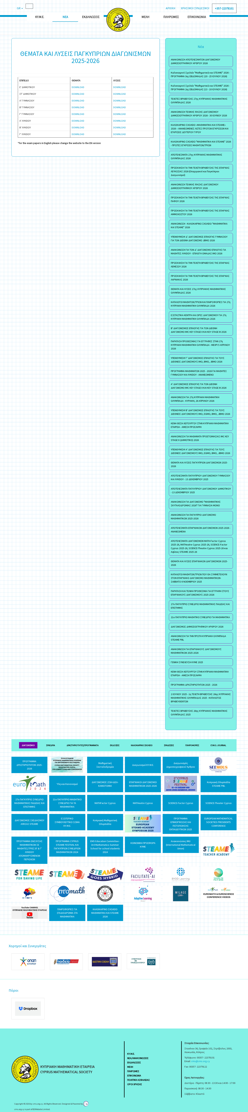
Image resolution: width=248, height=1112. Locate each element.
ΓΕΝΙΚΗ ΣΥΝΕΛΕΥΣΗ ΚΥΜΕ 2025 (187, 662)
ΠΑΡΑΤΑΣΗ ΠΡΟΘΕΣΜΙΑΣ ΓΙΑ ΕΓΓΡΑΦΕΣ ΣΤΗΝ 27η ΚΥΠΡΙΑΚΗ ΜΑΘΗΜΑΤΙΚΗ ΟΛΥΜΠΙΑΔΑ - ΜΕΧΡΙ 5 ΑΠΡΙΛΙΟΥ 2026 (200, 345)
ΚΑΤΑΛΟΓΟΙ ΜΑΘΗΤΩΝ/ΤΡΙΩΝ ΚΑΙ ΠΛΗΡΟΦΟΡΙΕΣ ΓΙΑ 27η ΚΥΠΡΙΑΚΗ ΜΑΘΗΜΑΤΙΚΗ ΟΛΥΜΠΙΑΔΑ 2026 (200, 303)
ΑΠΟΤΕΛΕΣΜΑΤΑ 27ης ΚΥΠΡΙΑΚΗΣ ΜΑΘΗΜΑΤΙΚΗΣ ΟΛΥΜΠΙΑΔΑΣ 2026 (196, 156)
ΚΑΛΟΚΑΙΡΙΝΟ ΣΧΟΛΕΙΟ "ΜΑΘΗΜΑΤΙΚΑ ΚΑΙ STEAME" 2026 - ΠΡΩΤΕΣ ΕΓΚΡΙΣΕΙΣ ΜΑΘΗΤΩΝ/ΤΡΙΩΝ (201, 143)
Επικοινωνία (197, 17)
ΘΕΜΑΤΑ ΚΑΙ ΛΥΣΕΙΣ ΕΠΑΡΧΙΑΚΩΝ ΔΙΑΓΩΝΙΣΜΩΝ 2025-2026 (199, 563)
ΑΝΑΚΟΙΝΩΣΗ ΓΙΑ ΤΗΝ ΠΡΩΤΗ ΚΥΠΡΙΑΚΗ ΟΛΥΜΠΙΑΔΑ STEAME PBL (198, 637)
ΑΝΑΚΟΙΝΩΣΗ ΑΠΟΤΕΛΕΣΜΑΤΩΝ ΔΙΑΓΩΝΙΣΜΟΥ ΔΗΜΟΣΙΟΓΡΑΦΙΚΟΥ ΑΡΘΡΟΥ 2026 (195, 61)
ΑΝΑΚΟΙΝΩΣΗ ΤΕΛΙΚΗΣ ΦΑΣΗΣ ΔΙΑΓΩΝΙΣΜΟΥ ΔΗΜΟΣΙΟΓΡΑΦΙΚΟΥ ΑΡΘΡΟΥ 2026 (194, 186)
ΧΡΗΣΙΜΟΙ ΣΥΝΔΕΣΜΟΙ (195, 8)
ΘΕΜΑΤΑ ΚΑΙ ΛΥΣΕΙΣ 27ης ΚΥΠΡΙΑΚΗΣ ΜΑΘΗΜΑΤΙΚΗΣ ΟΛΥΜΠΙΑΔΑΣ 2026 (198, 290)
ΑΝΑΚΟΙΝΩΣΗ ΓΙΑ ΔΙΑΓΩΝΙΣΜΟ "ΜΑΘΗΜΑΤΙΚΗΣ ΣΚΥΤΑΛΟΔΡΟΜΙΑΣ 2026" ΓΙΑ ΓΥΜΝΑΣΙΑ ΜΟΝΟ (196, 503)
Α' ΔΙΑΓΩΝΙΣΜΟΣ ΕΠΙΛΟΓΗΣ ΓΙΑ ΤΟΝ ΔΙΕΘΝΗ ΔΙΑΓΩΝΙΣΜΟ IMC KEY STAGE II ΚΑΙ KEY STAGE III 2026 (198, 385)
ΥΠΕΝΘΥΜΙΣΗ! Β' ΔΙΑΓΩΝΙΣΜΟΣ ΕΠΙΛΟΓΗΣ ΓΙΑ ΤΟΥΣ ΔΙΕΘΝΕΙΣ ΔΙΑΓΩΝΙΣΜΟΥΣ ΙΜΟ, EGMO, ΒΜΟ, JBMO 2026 (200, 412)
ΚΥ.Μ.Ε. (39, 17)
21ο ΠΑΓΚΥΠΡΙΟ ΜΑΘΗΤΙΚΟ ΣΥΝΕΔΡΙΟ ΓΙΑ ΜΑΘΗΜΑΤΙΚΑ (200, 617)
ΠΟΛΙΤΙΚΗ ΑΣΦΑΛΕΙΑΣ (138, 1080)
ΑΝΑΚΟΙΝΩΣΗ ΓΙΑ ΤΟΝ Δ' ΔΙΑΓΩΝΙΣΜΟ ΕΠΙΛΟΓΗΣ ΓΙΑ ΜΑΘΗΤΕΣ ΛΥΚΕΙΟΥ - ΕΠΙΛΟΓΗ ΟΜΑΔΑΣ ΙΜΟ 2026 (198, 251)
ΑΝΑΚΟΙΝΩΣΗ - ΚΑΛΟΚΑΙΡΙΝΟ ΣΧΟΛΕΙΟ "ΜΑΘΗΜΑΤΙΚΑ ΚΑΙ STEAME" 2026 (199, 225)
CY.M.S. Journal (218, 745)
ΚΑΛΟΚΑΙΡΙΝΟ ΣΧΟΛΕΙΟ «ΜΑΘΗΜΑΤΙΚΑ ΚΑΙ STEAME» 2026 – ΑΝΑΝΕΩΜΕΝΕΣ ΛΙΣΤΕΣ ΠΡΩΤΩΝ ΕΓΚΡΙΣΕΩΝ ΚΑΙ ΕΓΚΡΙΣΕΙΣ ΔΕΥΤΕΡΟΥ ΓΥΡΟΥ (199, 128)
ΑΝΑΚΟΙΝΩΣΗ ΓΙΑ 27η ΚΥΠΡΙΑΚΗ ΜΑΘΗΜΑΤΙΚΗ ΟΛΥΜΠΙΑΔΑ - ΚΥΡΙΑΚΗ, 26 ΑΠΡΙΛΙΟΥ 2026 (195, 399)
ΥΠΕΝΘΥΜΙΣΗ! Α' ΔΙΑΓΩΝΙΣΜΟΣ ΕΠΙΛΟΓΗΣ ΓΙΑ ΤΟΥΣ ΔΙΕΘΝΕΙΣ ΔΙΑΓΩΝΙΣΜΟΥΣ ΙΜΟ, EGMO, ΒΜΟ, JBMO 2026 (200, 451)
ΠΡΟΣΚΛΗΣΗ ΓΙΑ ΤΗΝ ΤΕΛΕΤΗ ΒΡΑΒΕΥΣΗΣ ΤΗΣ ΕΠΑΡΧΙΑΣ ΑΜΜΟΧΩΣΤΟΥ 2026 (200, 212)
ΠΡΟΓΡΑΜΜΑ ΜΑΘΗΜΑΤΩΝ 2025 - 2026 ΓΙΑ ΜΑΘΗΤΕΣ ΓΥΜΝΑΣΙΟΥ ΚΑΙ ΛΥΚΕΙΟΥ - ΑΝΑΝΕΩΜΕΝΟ (199, 372)
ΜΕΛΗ (130, 1066)
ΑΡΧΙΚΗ (170, 8)
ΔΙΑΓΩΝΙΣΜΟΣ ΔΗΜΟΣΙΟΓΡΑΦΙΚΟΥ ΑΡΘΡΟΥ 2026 (197, 626)
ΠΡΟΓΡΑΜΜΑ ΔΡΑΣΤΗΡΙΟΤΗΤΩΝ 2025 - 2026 (194, 684)
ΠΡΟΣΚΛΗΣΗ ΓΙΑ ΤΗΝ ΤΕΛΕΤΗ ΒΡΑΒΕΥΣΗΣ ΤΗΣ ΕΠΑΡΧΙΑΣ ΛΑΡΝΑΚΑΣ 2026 (200, 277)
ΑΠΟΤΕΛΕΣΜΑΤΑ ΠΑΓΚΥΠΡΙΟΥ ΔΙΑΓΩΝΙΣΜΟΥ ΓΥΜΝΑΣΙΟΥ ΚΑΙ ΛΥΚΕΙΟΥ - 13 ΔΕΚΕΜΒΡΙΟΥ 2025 (200, 477)
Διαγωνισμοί (28, 745)
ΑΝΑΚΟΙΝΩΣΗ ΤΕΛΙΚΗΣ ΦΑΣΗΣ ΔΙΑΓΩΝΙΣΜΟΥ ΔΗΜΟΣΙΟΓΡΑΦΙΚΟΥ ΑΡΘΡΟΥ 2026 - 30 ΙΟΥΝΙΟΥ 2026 (199, 113)
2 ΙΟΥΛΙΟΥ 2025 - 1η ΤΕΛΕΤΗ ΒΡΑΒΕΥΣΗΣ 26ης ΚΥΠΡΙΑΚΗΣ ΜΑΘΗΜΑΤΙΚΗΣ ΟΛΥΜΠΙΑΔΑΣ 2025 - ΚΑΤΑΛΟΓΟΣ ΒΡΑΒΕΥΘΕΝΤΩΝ (201, 698)
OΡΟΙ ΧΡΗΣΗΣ (134, 1084)
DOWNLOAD (78, 87)
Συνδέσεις (169, 745)
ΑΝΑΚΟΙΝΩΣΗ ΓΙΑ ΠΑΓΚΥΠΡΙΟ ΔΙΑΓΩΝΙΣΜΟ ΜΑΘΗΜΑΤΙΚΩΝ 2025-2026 (193, 516)
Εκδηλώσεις (91, 17)
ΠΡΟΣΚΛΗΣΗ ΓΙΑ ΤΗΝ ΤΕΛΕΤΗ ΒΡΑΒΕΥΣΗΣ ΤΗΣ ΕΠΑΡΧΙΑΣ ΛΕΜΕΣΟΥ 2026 (200, 264)
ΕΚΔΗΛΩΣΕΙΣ (134, 1062)
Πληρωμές (171, 17)
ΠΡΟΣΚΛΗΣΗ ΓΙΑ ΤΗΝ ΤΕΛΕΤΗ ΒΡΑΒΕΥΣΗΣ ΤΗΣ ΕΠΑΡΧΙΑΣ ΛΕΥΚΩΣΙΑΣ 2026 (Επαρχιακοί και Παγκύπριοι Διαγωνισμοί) (200, 171)
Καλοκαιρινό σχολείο (142, 745)
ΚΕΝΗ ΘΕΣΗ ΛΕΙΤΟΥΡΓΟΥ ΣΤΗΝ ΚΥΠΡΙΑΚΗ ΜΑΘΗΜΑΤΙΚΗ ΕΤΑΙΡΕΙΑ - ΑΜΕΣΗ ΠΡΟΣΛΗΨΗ (200, 425)
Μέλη (145, 17)
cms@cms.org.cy (200, 1061)
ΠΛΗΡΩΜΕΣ (133, 1071)
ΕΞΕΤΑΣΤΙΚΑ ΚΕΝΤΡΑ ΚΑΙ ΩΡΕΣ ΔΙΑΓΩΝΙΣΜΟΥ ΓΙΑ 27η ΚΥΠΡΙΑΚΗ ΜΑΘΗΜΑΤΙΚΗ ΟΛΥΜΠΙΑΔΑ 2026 (198, 316)
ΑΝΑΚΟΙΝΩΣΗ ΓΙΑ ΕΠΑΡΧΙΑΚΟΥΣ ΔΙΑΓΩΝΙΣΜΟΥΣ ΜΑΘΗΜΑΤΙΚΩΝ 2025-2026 (196, 650)
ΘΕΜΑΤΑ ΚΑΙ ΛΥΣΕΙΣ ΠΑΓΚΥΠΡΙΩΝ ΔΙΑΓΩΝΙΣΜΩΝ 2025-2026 (199, 464)
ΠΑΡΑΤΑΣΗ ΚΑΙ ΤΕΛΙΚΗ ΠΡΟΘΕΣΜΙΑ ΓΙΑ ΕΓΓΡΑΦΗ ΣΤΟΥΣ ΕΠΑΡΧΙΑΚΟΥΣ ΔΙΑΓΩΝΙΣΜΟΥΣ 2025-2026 (200, 592)
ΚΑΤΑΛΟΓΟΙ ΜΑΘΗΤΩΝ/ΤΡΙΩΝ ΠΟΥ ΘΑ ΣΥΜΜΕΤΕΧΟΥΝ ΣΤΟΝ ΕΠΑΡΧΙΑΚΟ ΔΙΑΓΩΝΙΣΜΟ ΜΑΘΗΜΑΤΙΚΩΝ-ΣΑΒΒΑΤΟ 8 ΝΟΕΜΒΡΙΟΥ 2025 (199, 578)
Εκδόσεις (114, 745)
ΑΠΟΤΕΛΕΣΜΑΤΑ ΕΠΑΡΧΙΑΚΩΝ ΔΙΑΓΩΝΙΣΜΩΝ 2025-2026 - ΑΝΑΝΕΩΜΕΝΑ (200, 529)
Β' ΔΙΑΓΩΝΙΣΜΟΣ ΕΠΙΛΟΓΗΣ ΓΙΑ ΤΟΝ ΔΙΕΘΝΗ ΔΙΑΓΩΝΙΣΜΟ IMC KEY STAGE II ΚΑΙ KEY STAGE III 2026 (198, 330)
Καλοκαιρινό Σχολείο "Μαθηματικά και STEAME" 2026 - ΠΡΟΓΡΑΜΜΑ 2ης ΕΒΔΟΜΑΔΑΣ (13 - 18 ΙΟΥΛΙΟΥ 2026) (200, 87)
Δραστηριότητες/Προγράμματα (83, 745)
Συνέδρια (50, 745)
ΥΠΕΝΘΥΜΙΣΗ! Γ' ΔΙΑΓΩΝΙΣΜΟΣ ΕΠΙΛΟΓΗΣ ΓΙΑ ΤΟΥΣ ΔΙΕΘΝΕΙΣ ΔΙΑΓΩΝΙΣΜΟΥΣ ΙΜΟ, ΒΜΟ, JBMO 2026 (197, 359)
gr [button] (19, 8)
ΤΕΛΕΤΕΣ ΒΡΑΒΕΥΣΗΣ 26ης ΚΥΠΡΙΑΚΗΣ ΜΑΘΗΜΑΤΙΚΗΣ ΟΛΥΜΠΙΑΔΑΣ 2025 (199, 712)
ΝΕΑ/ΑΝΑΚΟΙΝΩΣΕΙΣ (138, 1058)
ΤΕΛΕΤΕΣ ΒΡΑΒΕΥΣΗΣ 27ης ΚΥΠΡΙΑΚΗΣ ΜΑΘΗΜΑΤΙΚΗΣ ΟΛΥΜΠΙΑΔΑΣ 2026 (199, 100)
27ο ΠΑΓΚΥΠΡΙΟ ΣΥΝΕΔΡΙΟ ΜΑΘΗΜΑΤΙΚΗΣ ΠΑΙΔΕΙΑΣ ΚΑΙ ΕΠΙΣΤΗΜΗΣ (200, 605)
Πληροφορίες (192, 745)
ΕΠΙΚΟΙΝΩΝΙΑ (134, 1075)
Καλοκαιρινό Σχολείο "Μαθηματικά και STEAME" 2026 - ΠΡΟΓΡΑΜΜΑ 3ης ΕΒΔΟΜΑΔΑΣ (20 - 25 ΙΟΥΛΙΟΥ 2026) (200, 74)
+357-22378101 (224, 8)
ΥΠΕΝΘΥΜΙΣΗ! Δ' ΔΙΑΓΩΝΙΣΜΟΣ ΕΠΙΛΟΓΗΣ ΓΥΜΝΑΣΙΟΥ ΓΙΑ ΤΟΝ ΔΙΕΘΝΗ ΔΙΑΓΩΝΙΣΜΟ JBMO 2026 (199, 238)
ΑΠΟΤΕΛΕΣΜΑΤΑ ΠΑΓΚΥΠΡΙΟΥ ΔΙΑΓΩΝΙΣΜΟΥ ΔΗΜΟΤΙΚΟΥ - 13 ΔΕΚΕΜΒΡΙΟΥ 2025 (201, 490)
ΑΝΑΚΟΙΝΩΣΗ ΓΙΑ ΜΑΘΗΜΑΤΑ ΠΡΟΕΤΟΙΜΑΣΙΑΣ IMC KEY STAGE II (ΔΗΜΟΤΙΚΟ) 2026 (200, 438)
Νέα (65, 17)
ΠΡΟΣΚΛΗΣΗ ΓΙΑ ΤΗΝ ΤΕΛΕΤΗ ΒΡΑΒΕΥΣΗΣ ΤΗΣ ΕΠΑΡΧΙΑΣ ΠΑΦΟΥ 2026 (200, 199)
